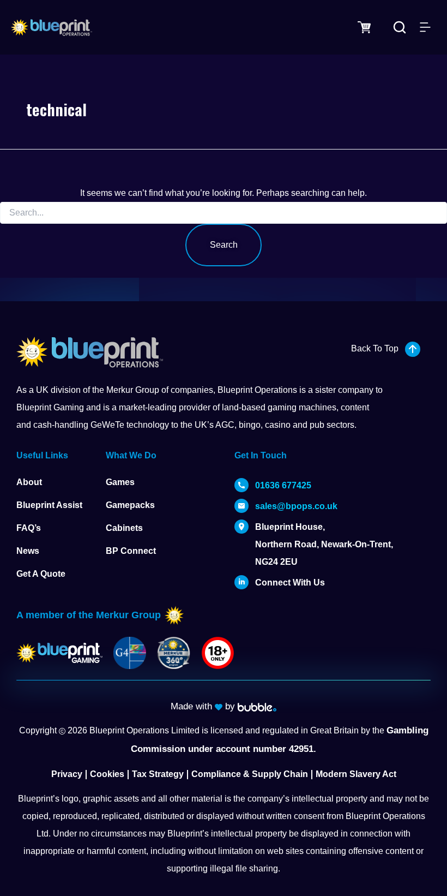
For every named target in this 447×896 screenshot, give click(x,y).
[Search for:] (223, 212)
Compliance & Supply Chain (249, 774)
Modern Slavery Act (356, 774)
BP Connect (131, 550)
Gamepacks (130, 505)
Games (120, 482)
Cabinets (124, 528)
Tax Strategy (158, 774)
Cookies (107, 774)
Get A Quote (40, 573)
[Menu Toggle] (425, 27)
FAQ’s (28, 528)
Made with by (204, 706)
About (29, 482)
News (27, 550)
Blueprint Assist (49, 505)
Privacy (66, 774)
